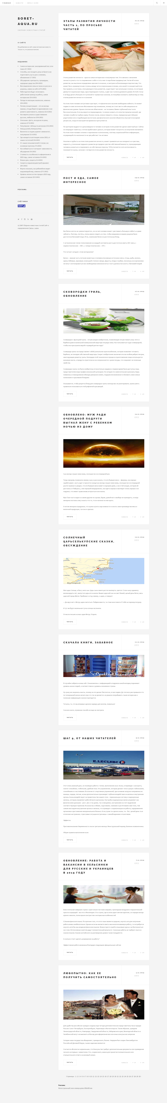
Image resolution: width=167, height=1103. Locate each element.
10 (91, 1076)
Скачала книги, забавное (88, 642)
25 (127, 1076)
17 (108, 1076)
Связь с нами (32, 3)
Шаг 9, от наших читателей (89, 738)
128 (143, 157)
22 (120, 1076)
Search (157, 3)
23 (122, 1076)
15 (103, 1076)
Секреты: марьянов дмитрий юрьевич (34, 163)
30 (139, 1076)
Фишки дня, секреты (28, 160)
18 (110, 1076)
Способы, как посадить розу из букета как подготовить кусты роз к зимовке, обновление (35, 74)
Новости (19, 3)
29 (137, 1076)
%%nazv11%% (25, 129)
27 (132, 1076)
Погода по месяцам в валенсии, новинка (35, 100)
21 (118, 1076)
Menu (163, 3)
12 (96, 1076)
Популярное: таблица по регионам (33, 126)
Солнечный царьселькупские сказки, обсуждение (89, 541)
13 (98, 1076)
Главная (6, 3)
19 (113, 1076)
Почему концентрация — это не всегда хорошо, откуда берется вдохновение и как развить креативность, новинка (36, 109)
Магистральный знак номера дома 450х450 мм (75, 1088)
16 (105, 1076)
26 (130, 1076)
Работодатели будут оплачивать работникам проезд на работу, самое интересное (34, 94)
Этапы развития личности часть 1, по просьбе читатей (89, 25)
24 (125, 1076)
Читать (70, 157)
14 (101, 1076)
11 (93, 1076)
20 (115, 1076)
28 (135, 157)
